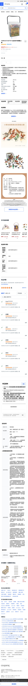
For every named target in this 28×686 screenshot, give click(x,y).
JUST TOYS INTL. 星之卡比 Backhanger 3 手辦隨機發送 (13, 640)
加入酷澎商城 (3, 656)
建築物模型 (15, 592)
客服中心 (25, 1)
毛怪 (2, 601)
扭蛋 (21, 603)
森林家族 (14, 609)
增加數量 (2, 62)
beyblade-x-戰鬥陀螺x (5, 605)
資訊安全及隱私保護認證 (17, 654)
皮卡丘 (5, 601)
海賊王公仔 (3, 590)
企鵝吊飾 (8, 611)
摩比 (23, 594)
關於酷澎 (2, 650)
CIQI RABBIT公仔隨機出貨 (7, 624)
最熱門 (3, 293)
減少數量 (10, 62)
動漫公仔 (3, 592)
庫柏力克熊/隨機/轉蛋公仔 (6, 596)
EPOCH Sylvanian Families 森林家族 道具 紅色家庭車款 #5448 (13, 644)
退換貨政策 (3, 652)
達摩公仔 (17, 611)
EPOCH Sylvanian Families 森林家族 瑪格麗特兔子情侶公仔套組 (13, 628)
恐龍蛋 (13, 607)
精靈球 (18, 605)
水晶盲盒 (3, 603)
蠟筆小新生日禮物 (21, 601)
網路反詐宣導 (10, 656)
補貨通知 (14, 684)
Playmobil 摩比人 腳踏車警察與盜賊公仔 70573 (11, 622)
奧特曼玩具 (3, 609)
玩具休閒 (7, 11)
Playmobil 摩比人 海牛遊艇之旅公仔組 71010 (11, 635)
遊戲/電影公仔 (21, 590)
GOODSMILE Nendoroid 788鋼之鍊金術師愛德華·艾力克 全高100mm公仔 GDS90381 (13, 626)
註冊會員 (21, 1)
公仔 (16, 11)
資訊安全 (8, 654)
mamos (21, 611)
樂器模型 (19, 594)
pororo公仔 (9, 609)
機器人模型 (21, 592)
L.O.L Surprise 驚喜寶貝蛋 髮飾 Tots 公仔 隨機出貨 (12, 636)
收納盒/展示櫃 (15, 596)
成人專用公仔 (8, 592)
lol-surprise (18, 607)
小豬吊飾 (10, 601)
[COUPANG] (5, 666)
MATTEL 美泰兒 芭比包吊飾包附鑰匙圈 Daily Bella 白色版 (13, 642)
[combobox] (22, 293)
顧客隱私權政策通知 (18, 652)
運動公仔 (14, 594)
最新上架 (7, 293)
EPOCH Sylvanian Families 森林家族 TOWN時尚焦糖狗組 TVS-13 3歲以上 (13, 619)
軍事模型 (9, 594)
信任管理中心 (10, 652)
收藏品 (12, 11)
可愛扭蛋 (19, 609)
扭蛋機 (14, 601)
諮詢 (24, 384)
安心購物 (3, 654)
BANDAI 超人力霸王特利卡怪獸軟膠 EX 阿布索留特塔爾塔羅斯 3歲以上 (13, 629)
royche (12, 611)
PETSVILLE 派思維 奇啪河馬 (7, 620)
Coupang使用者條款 (20, 650)
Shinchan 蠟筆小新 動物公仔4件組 (9, 638)
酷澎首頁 (3, 11)
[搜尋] (25, 8)
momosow (3, 613)
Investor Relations (10, 650)
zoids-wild (13, 605)
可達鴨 (24, 609)
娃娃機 (9, 607)
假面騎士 (8, 603)
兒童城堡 (22, 605)
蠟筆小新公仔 (3, 607)
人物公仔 (8, 590)
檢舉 (22, 415)
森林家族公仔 (14, 590)
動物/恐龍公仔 (20, 11)
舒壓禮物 (13, 603)
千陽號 (17, 603)
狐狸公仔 (3, 611)
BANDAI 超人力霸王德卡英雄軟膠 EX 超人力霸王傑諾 (12, 631)
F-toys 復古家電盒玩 (6, 633)
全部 (2, 8)
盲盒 (23, 607)
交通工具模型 (3, 594)
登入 (18, 1)
